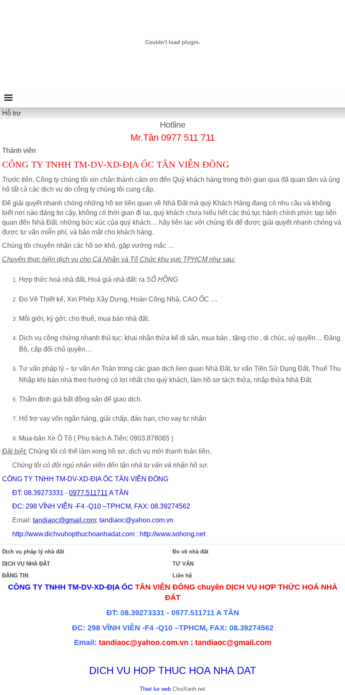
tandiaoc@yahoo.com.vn (136, 520)
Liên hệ (182, 575)
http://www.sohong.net (172, 534)
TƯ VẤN (183, 564)
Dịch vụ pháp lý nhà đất (33, 551)
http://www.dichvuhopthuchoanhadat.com (73, 534)
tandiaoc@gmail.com (64, 520)
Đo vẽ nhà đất (190, 551)
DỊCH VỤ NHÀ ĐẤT (26, 564)
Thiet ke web (155, 689)
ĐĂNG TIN (15, 575)
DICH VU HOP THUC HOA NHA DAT (172, 670)
